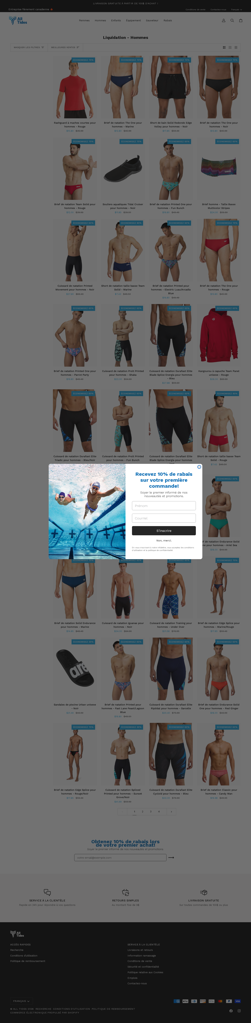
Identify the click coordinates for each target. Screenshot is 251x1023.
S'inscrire (164, 531)
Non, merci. (164, 540)
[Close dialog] (199, 467)
